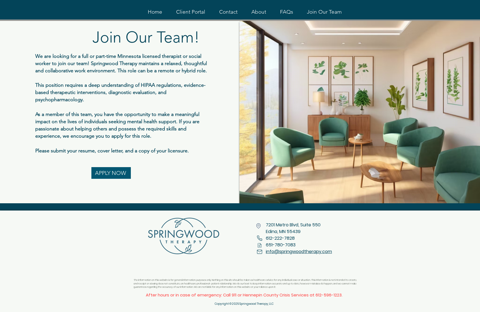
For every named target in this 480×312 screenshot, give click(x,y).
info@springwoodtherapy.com (299, 251)
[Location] (258, 226)
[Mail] (259, 245)
